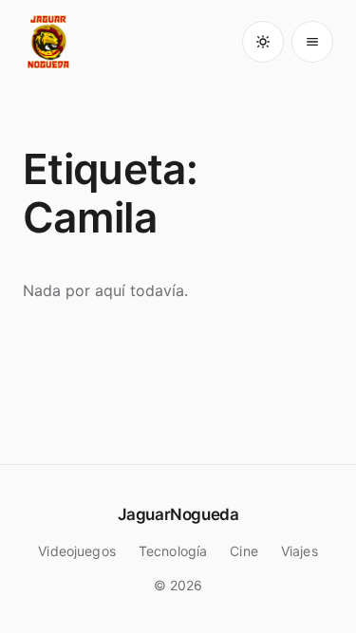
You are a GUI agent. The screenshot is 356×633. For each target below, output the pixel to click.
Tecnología (173, 551)
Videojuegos (77, 551)
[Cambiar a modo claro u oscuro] (263, 42)
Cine (244, 551)
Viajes (299, 551)
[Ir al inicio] (49, 41)
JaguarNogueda (178, 514)
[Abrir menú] (312, 42)
